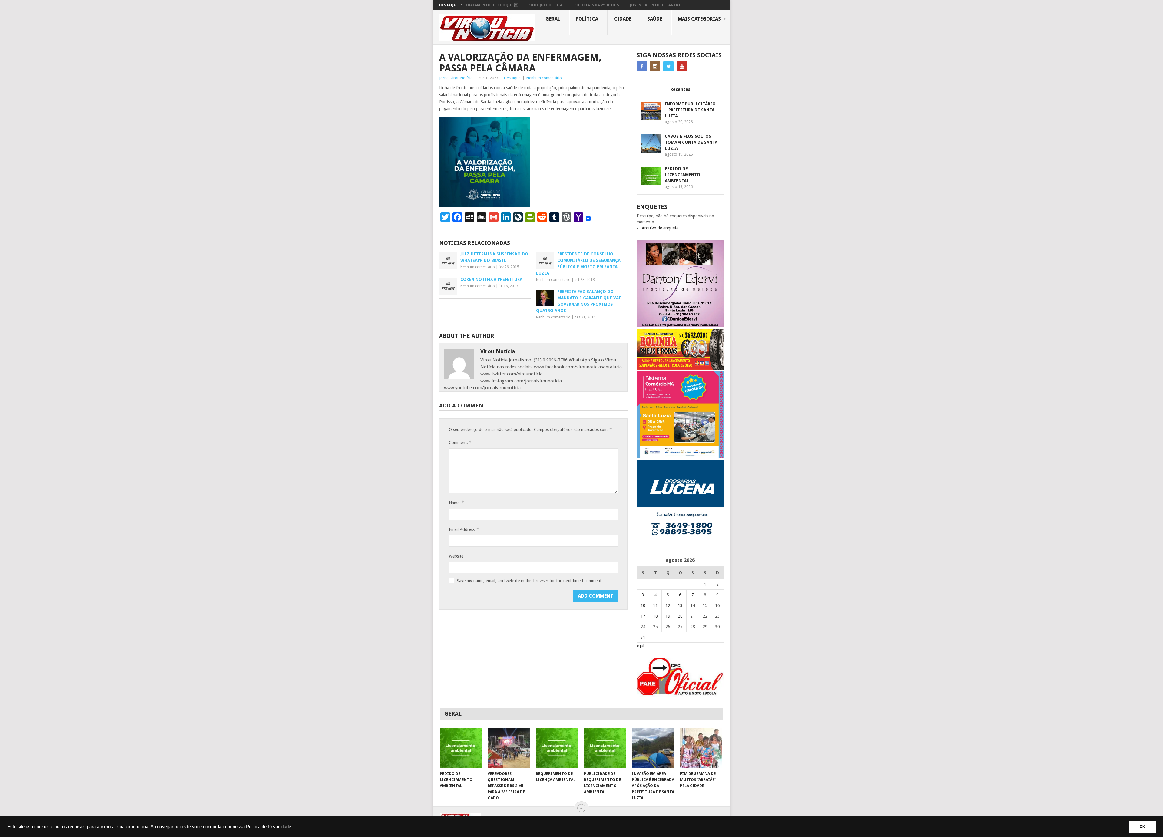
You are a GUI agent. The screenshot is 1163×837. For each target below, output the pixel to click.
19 (667, 616)
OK (1142, 827)
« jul (640, 645)
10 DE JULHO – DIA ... (547, 5)
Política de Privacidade (268, 826)
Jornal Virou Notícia (455, 78)
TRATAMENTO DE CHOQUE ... (493, 5)
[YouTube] (682, 66)
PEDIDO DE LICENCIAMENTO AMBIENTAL (682, 174)
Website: (457, 556)
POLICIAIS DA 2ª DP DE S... (598, 5)
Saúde (654, 19)
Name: (456, 503)
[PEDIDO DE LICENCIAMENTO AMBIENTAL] (461, 748)
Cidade (622, 19)
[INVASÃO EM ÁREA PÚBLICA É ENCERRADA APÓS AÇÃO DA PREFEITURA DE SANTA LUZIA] (653, 748)
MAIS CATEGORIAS (699, 19)
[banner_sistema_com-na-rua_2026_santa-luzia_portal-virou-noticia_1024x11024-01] (680, 456)
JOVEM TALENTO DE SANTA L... (657, 5)
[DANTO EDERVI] (680, 325)
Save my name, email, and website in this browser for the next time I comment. (530, 580)
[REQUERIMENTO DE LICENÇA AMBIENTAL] (557, 748)
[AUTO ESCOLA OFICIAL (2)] (680, 695)
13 (680, 605)
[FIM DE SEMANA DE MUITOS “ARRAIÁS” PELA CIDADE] (701, 748)
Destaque (512, 78)
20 (680, 616)
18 (655, 616)
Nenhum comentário (544, 78)
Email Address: (464, 529)
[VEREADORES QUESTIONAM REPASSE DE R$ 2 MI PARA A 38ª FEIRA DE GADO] (509, 748)
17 (643, 616)
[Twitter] (668, 66)
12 (667, 605)
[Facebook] (642, 66)
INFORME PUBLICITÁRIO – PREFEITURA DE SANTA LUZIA (690, 109)
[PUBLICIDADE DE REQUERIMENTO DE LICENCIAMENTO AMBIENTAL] (605, 748)
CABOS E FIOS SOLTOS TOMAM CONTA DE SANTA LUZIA (691, 142)
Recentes (680, 89)
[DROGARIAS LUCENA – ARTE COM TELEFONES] (680, 545)
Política (587, 19)
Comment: (460, 442)
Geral (552, 19)
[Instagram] (655, 66)
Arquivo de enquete (660, 228)
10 (643, 605)
